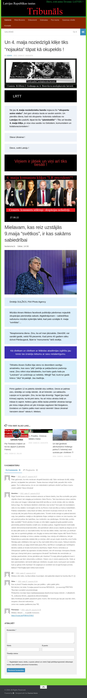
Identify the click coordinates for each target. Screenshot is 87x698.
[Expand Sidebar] (83, 32)
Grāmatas (44, 20)
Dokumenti (32, 20)
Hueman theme (33, 693)
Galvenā (7, 20)
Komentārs (11, 630)
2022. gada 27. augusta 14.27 (27, 476)
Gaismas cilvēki (68, 20)
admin (9, 55)
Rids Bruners (19, 20)
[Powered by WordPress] (13, 693)
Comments (14, 470)
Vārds (9, 645)
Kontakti (7, 26)
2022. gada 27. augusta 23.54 (27, 581)
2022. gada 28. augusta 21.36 (31, 610)
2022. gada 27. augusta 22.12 (26, 573)
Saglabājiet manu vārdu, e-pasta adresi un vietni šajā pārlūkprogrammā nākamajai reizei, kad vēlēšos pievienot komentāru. (40, 663)
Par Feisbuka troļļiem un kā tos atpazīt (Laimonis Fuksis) (15, 447)
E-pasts (45, 645)
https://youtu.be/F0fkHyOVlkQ (22, 615)
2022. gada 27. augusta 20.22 (30, 493)
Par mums (55, 20)
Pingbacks (31, 470)
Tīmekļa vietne (12, 653)
